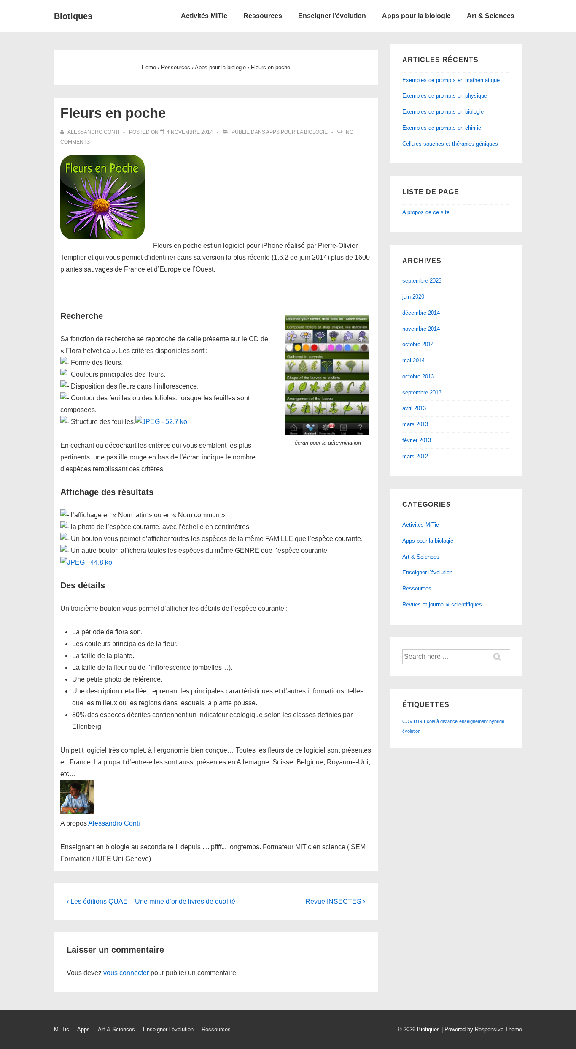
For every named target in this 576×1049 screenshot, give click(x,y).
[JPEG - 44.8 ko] (86, 562)
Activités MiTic (204, 15)
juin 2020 (413, 297)
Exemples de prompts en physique (444, 95)
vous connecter (126, 972)
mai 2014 (413, 360)
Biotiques (73, 16)
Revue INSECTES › (335, 901)
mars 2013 (415, 424)
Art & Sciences (490, 15)
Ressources (262, 15)
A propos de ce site (425, 212)
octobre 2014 (418, 344)
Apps (83, 1029)
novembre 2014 (421, 329)
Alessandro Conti (114, 823)
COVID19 (412, 721)
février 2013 (416, 440)
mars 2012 (415, 456)
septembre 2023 (421, 280)
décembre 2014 (421, 313)
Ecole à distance (441, 721)
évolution (411, 731)
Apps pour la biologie (416, 15)
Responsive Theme (498, 1029)
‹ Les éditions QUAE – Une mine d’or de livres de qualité (151, 901)
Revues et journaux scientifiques (442, 604)
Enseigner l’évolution (332, 15)
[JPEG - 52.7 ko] (161, 421)
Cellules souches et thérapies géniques (450, 144)
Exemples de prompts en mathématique (451, 80)
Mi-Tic (61, 1029)
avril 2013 (414, 408)
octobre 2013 (418, 376)
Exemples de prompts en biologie (443, 112)
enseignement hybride (481, 721)
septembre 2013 (421, 392)
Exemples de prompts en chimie (441, 128)
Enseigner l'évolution (427, 572)
